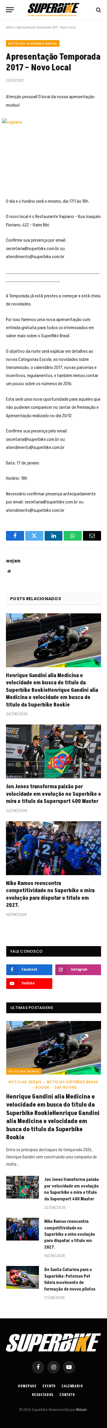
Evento (49, 1386)
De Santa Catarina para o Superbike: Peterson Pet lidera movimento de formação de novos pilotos (69, 1279)
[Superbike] (53, 9)
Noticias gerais (24, 1071)
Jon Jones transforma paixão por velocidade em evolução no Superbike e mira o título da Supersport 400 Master (53, 794)
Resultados (43, 1394)
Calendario (72, 1386)
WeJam (81, 1409)
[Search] (98, 9)
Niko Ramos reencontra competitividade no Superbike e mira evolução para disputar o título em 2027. (50, 894)
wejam (13, 561)
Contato (67, 1394)
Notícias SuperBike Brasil (32, 43)
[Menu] (10, 9)
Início (9, 27)
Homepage (27, 1386)
